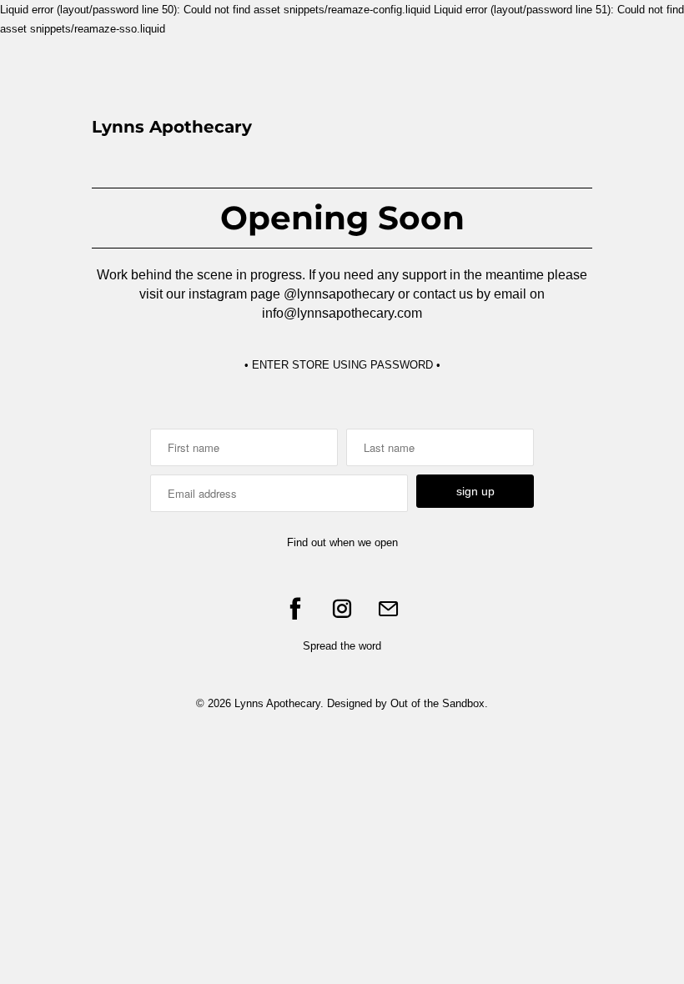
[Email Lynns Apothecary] (389, 609)
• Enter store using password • (342, 365)
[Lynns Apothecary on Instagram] (342, 609)
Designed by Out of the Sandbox (406, 703)
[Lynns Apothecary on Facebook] (295, 609)
